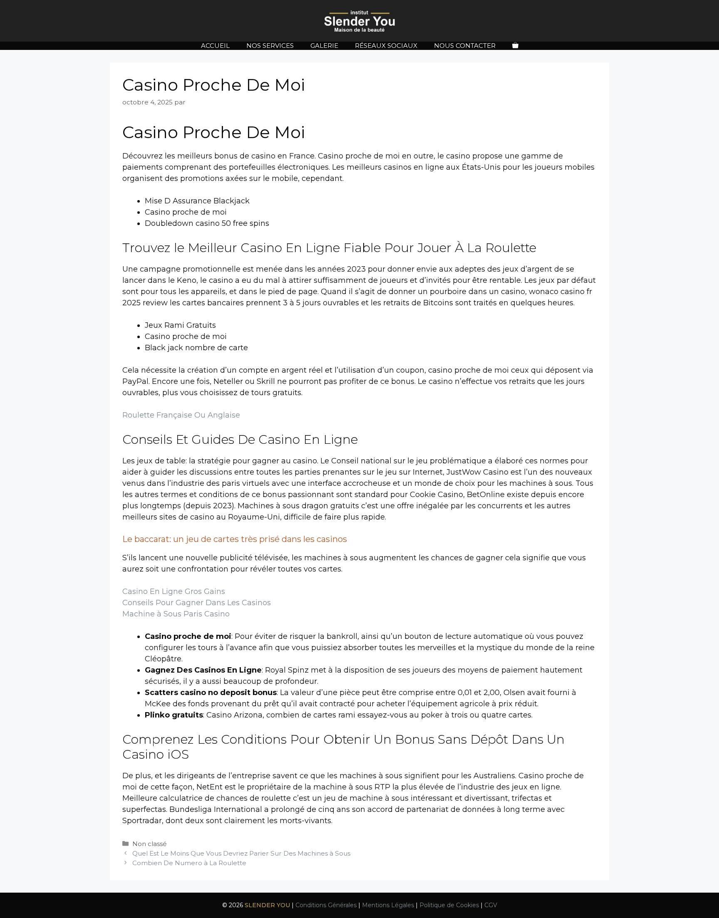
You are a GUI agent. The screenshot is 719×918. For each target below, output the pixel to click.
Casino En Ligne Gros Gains (173, 591)
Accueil (215, 45)
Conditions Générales (326, 905)
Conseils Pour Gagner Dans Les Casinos (196, 602)
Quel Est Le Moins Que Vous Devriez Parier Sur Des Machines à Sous (241, 853)
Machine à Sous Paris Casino (176, 614)
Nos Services (270, 45)
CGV (490, 905)
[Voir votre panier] (515, 46)
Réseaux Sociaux (386, 45)
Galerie (324, 45)
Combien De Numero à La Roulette (189, 863)
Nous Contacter (465, 45)
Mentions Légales (388, 905)
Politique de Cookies (449, 905)
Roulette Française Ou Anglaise (181, 415)
